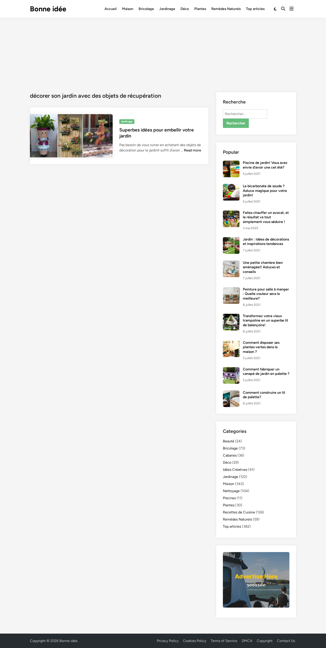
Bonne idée (48, 9)
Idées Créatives (235, 469)
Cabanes (230, 455)
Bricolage (146, 9)
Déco (185, 9)
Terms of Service (224, 641)
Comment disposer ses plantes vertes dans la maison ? (261, 347)
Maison (127, 9)
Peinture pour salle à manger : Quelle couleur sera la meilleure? (266, 293)
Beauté (228, 441)
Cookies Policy (194, 641)
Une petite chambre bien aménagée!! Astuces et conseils (263, 267)
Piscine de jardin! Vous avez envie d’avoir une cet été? (265, 165)
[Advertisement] (163, 51)
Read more (192, 150)
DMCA (247, 641)
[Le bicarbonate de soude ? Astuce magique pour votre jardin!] (231, 186)
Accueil (110, 9)
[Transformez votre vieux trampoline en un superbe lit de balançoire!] (231, 316)
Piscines (229, 498)
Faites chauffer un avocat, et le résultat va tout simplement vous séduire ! (266, 217)
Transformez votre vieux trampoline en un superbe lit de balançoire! (265, 320)
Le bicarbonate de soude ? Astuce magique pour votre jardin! (265, 190)
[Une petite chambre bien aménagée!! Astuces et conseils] (231, 263)
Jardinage (167, 9)
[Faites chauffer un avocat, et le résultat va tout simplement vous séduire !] (231, 213)
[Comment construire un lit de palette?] (231, 393)
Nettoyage (231, 491)
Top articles (255, 9)
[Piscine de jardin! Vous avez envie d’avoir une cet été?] (231, 163)
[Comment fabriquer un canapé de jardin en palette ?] (231, 370)
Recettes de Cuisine (239, 512)
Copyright (265, 641)
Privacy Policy (168, 641)
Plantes (200, 9)
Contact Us (286, 641)
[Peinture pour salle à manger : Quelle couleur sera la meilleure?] (231, 290)
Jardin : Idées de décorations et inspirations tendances (266, 241)
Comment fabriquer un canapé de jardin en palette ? (266, 371)
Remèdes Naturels (226, 9)
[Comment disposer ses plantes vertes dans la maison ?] (231, 343)
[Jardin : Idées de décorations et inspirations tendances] (231, 240)
